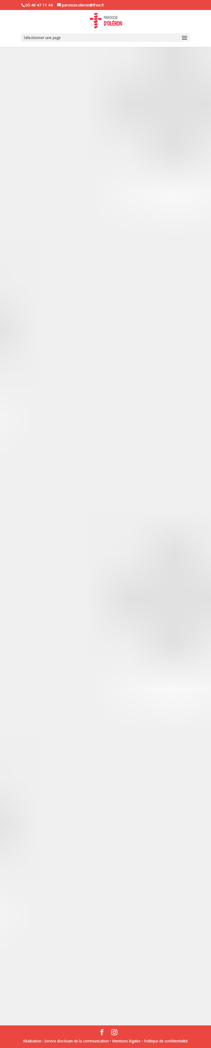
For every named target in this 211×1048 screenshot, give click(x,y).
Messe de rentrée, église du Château (71, 954)
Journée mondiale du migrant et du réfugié (79, 898)
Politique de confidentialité (166, 1041)
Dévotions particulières (114, 905)
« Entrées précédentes (44, 1004)
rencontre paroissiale (115, 92)
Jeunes (103, 816)
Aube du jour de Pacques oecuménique (74, 222)
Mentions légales (126, 1041)
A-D (41, 92)
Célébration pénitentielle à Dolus (68, 84)
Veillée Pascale (47, 408)
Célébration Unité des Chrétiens (67, 545)
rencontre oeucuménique (118, 229)
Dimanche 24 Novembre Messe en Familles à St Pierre (91, 809)
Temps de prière (153, 553)
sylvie (42, 816)
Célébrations (85, 92)
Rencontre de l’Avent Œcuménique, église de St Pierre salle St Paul (104, 707)
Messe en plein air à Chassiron (65, 853)
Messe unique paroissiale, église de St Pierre (80, 764)
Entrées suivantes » (169, 1004)
